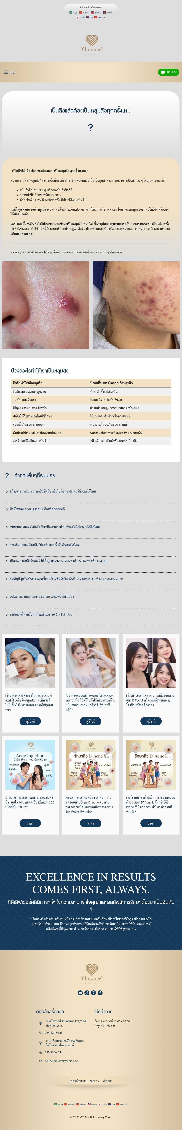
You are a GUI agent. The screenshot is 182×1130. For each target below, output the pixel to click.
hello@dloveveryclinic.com (61, 1061)
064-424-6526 (54, 1032)
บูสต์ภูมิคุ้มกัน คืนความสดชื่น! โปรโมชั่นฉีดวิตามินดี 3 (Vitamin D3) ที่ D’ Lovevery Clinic (67, 579)
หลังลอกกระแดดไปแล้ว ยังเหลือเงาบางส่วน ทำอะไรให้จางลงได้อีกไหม (55, 527)
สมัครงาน (94, 1080)
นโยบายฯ (107, 1080)
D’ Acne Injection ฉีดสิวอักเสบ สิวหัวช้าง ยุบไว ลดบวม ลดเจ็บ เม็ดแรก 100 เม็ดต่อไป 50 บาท (29, 802)
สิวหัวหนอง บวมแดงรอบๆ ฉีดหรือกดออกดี (37, 509)
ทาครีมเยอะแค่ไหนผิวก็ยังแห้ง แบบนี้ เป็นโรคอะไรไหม (45, 545)
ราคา (30, 823)
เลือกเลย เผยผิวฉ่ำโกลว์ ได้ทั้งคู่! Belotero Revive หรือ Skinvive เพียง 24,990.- (60, 561)
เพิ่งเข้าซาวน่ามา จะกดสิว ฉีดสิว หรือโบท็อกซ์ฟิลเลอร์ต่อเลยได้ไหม (53, 491)
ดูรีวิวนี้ (30, 721)
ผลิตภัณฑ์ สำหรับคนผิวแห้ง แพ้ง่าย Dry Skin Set (41, 614)
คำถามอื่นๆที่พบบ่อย (34, 475)
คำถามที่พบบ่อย (78, 1080)
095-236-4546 (54, 1052)
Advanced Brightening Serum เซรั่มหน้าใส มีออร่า (43, 596)
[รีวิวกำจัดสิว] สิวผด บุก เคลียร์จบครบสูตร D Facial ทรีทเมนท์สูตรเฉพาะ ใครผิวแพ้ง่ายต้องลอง (150, 700)
